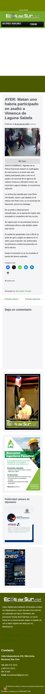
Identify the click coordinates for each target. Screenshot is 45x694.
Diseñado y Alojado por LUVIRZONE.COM (16, 691)
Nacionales (20, 291)
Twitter (18, 635)
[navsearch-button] (4, 87)
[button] (22, 2)
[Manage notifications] (5, 689)
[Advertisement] (22, 52)
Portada (28, 291)
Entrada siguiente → (34, 299)
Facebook (8, 635)
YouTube (27, 635)
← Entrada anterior (10, 299)
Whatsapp (8, 640)
